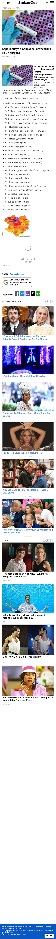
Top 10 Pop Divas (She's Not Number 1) (22, 453)
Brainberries (28, 343)
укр (3, 2)
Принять (49, 936)
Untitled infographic (28, 259)
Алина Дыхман (17, 274)
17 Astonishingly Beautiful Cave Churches (24, 376)
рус (8, 2)
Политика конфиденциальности (14, 934)
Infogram (28, 262)
